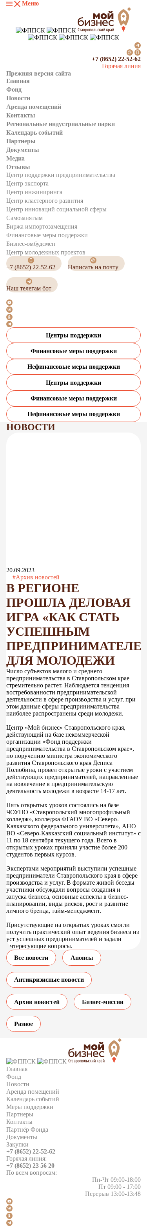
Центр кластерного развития (44, 200)
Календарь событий (34, 132)
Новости (18, 98)
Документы (22, 149)
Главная (18, 81)
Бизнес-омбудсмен (30, 243)
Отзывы (18, 167)
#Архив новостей (36, 577)
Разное (23, 1023)
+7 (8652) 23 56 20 (30, 1165)
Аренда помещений (33, 106)
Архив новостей (37, 1002)
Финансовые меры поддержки (47, 235)
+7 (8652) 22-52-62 (116, 59)
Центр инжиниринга (34, 192)
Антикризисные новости (49, 979)
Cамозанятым (24, 218)
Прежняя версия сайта (38, 73)
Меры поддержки (29, 1106)
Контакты (20, 115)
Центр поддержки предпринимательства (60, 174)
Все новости (31, 957)
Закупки (17, 1144)
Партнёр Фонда (27, 1129)
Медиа (15, 158)
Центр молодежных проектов (45, 252)
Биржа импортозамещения (41, 226)
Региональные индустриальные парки (60, 124)
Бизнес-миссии (102, 1002)
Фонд (14, 89)
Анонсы (82, 957)
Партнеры (21, 141)
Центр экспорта (27, 183)
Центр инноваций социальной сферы (56, 209)
